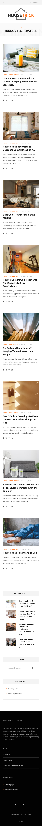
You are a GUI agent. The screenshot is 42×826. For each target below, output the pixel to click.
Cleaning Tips (13, 689)
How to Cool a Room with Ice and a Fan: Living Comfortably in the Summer (21, 487)
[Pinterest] (9, 100)
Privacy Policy (7, 760)
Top (21, 821)
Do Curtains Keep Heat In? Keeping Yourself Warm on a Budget (18, 351)
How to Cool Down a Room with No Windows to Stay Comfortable (20, 282)
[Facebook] (3, 100)
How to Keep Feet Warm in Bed (20, 552)
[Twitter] (6, 100)
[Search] (30, 2)
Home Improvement (11, 74)
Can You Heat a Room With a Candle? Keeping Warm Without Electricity (20, 81)
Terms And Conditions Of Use (13, 766)
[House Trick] (21, 14)
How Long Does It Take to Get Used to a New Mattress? (26, 603)
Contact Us (6, 755)
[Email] (12, 100)
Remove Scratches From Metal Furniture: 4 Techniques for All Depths (26, 629)
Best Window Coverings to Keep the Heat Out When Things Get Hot (20, 419)
